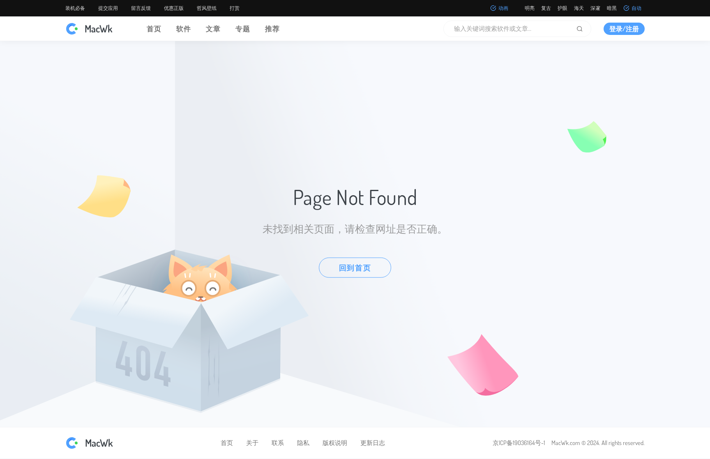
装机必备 (75, 8)
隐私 (303, 443)
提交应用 (108, 8)
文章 (213, 28)
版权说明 (335, 443)
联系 (278, 443)
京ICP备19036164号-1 (519, 443)
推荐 (272, 28)
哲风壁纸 (207, 8)
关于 (252, 443)
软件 (183, 28)
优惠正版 (174, 8)
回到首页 (355, 267)
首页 (154, 28)
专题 (242, 28)
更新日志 (372, 443)
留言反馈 (141, 8)
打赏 (235, 8)
